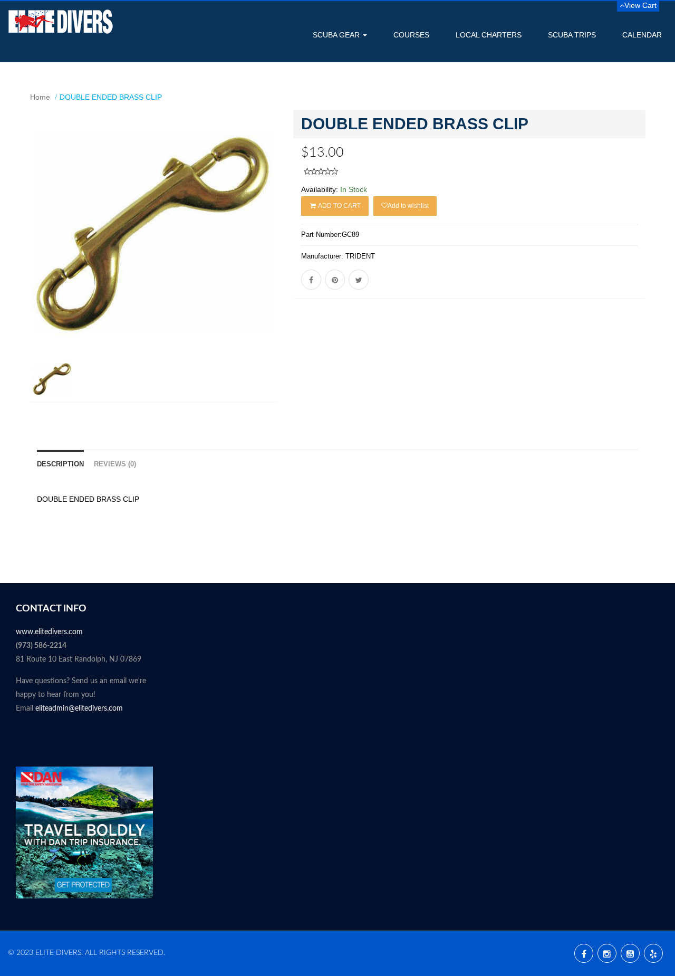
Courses (411, 35)
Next (303, 271)
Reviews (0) (115, 464)
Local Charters (489, 35)
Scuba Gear (337, 35)
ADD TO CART (339, 205)
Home (40, 97)
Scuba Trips (572, 35)
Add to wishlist (408, 205)
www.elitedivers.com (49, 632)
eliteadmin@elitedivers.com (79, 708)
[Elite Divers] (60, 21)
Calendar (642, 35)
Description (60, 464)
